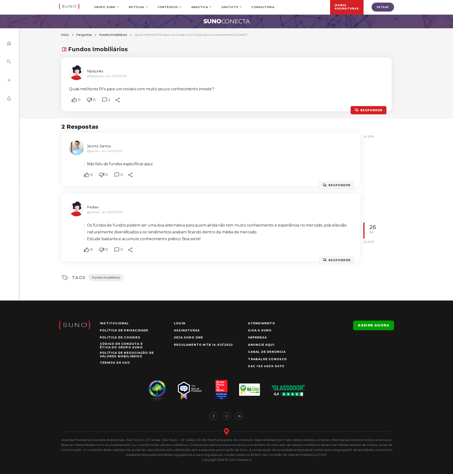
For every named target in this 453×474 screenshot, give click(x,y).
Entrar (383, 7)
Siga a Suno (260, 330)
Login (179, 323)
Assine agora (373, 325)
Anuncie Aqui (261, 344)
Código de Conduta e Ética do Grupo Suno (121, 345)
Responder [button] (371, 110)
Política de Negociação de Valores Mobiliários (127, 354)
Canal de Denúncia (266, 352)
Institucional (114, 323)
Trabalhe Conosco (267, 359)
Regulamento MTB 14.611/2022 (203, 344)
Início (65, 35)
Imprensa (257, 337)
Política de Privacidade (124, 330)
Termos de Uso (115, 362)
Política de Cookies (120, 337)
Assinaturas (187, 330)
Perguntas (84, 35)
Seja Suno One (188, 337)
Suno (226, 21)
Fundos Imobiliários (113, 35)
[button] (74, 100)
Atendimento (261, 323)
